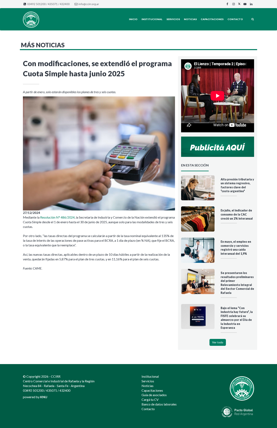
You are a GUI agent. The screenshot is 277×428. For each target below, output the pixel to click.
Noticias (190, 19)
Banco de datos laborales (159, 404)
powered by (35, 397)
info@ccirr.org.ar (88, 4)
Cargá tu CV (150, 399)
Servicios (173, 19)
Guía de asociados (154, 395)
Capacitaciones (212, 19)
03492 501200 (36, 4)
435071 (53, 4)
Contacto (235, 19)
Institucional (152, 19)
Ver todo (217, 342)
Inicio (133, 19)
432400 (65, 4)
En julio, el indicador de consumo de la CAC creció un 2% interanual (237, 214)
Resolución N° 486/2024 (57, 217)
